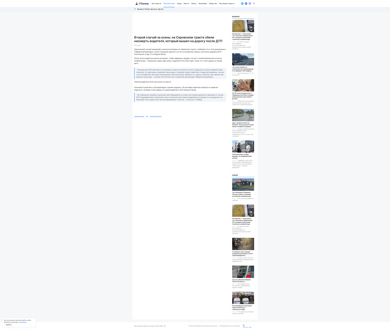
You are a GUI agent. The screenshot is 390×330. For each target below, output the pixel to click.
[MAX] (249, 3)
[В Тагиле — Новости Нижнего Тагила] (141, 3)
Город (179, 3)
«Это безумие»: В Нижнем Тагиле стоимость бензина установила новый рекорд (241, 194)
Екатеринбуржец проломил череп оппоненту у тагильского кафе (242, 307)
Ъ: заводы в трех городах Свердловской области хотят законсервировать (242, 253)
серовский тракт (156, 116)
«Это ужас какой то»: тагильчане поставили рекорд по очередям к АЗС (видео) (242, 69)
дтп (147, 116)
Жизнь (193, 3)
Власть (186, 3)
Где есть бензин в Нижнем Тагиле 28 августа (241, 280)
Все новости (156, 3)
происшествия (139, 116)
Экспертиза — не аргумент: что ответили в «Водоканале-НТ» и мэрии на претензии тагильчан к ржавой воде (242, 36)
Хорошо (8, 324)
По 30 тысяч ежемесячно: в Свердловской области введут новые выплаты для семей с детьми (243, 95)
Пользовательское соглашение (230, 326)
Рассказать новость (226, 3)
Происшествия (169, 3)
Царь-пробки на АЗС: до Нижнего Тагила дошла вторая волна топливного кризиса (243, 124)
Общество (213, 3)
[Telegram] (242, 3)
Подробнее (23, 322)
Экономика (203, 3)
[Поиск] (254, 3)
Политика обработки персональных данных (203, 326)
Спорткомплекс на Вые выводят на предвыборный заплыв (241, 156)
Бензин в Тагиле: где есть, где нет (150, 9)
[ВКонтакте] (246, 3)
